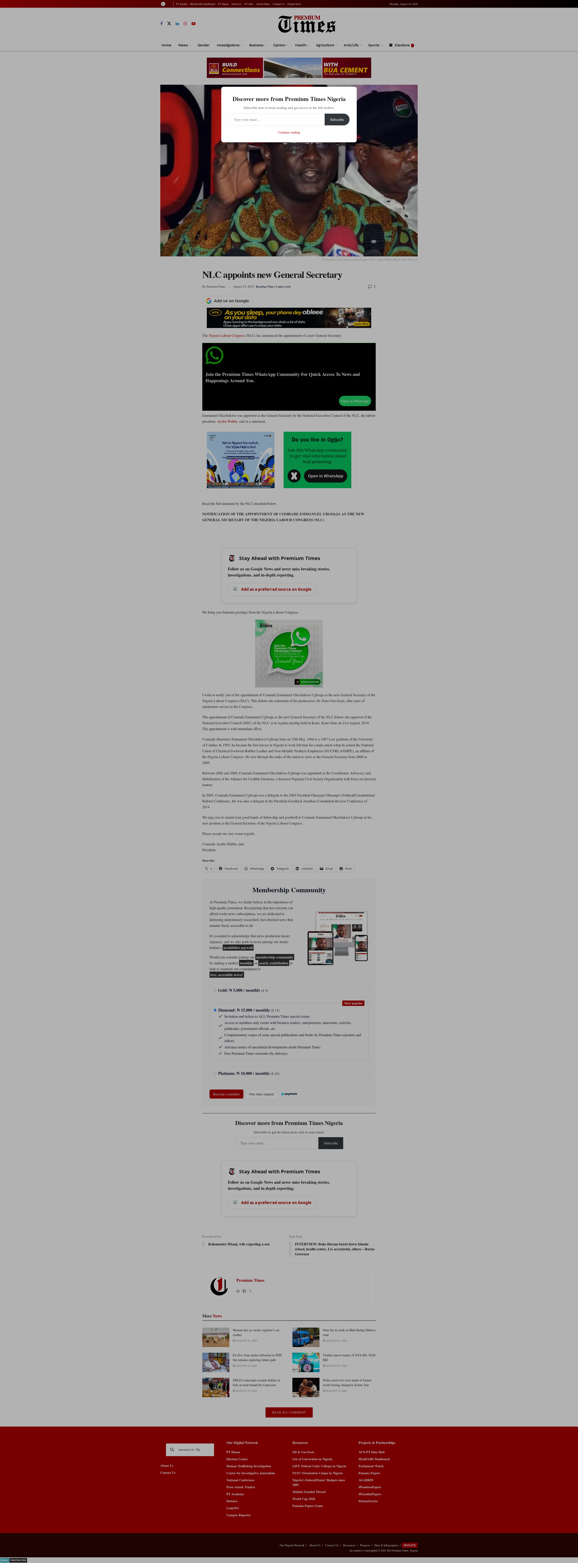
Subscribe (337, 119)
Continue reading (289, 132)
